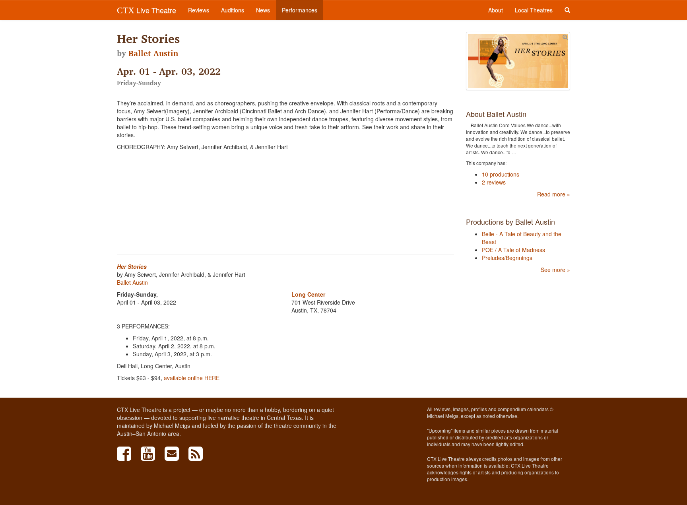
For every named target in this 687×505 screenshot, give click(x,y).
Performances (299, 10)
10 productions (500, 174)
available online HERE (191, 378)
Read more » (553, 194)
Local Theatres (534, 10)
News (263, 10)
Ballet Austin (153, 53)
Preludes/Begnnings (507, 258)
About (495, 10)
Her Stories (132, 266)
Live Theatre (146, 10)
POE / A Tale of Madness (513, 250)
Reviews (198, 10)
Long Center (308, 294)
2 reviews (494, 182)
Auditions (232, 10)
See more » (555, 270)
